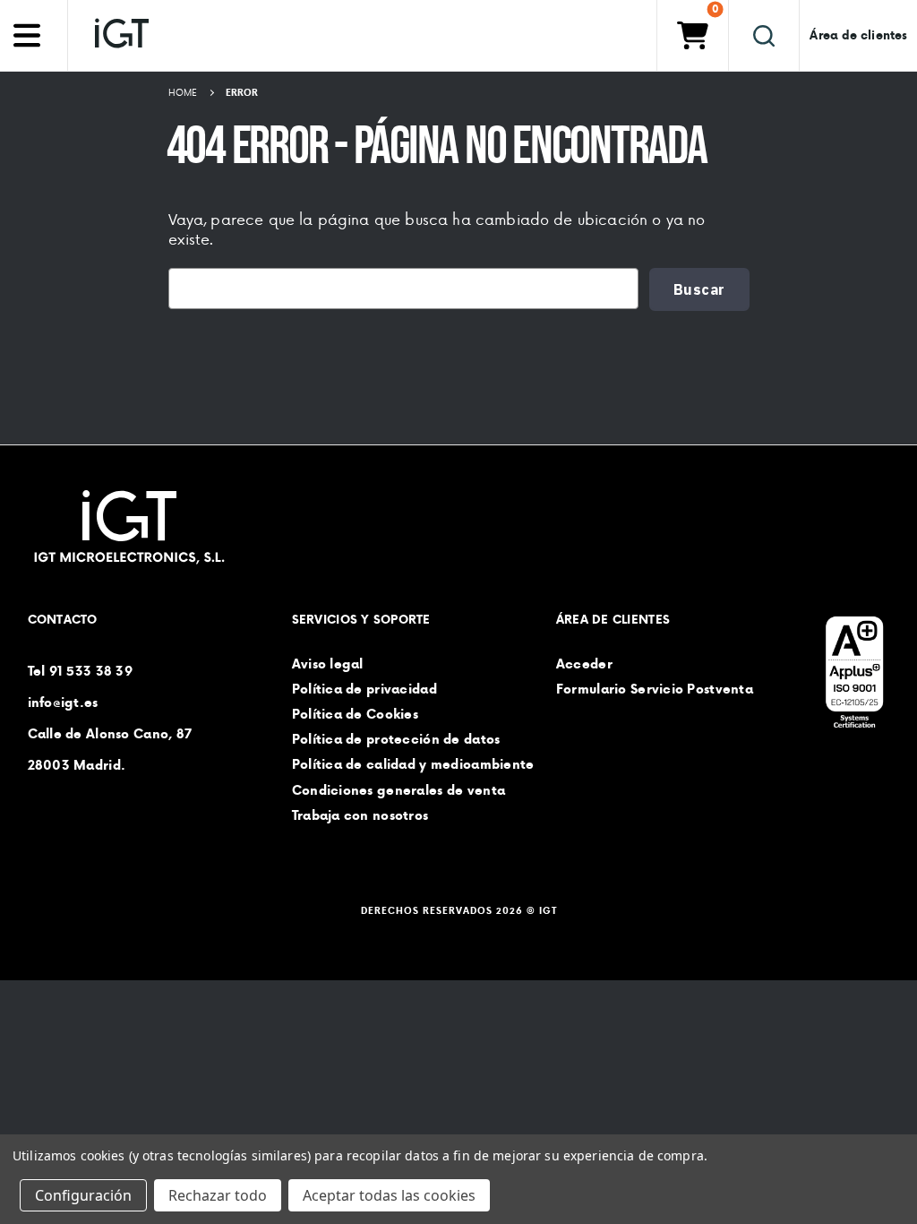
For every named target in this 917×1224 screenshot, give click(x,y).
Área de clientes (858, 35)
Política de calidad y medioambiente (413, 764)
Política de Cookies (355, 714)
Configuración (83, 1195)
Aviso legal (328, 663)
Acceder (584, 663)
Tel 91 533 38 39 (80, 670)
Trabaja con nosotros (360, 815)
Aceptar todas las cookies (389, 1195)
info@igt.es (63, 702)
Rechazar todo (217, 1195)
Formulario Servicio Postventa (654, 689)
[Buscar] (764, 35)
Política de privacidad (364, 689)
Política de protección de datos (396, 739)
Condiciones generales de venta (398, 789)
